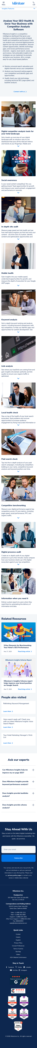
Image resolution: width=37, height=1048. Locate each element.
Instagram (24, 970)
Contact (18, 934)
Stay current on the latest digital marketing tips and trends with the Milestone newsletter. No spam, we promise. (18, 836)
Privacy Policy (18, 943)
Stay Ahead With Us (18, 829)
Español (18, 940)
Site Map (18, 952)
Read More (18, 146)
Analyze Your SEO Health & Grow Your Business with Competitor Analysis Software (18, 25)
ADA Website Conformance (18, 957)
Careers (18, 937)
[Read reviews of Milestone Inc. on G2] (19, 980)
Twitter (20, 967)
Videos (18, 954)
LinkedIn (28, 967)
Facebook (11, 967)
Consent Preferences (18, 946)
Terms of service (18, 949)
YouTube (15, 970)
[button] (18, 91)
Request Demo (18, 1045)
